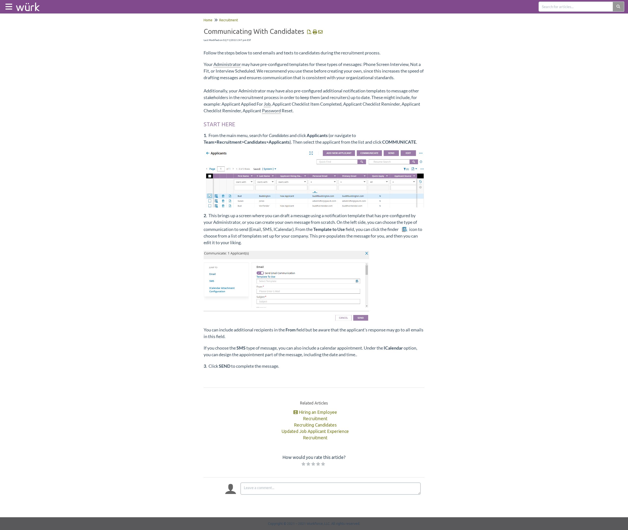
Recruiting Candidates (315, 424)
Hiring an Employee (317, 412)
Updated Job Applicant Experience (315, 431)
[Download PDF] (309, 31)
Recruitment (228, 20)
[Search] (618, 6)
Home (208, 20)
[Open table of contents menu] (10, 6)
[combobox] (576, 6)
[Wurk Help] (29, 4)
